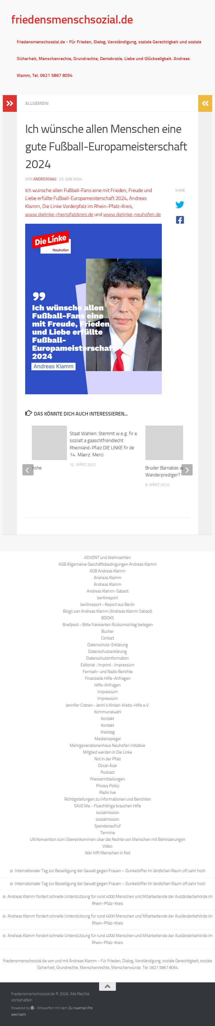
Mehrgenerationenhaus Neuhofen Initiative (107, 745)
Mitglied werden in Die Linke (107, 752)
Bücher (107, 631)
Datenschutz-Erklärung (107, 644)
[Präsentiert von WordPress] (32, 1008)
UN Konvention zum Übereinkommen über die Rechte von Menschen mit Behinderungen (107, 839)
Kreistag (108, 732)
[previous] (28, 469)
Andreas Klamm (107, 577)
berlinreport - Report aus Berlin (107, 604)
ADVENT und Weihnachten (107, 557)
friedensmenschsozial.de (72, 20)
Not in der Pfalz (107, 758)
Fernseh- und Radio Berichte (108, 671)
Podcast (107, 772)
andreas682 (45, 179)
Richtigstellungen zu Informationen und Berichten (107, 799)
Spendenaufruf (107, 826)
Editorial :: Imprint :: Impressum (108, 665)
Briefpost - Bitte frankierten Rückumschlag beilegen (107, 624)
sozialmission (107, 819)
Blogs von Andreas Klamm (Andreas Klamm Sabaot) (107, 611)
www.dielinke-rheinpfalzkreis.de (59, 214)
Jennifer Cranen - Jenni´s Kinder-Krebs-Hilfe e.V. (107, 705)
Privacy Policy (107, 785)
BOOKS (107, 618)
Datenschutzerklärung (107, 651)
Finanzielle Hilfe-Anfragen (107, 678)
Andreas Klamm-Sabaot (107, 591)
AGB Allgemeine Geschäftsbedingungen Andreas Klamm (108, 564)
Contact (107, 638)
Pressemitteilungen (107, 779)
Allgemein (36, 103)
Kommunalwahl (107, 711)
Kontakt (107, 718)
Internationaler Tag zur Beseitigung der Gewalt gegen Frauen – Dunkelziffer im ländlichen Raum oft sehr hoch (110, 870)
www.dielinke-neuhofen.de (132, 214)
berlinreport (107, 597)
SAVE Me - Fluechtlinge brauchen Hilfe (107, 805)
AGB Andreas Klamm (108, 571)
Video (107, 846)
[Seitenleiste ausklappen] (10, 103)
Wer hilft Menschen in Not (107, 852)
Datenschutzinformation (107, 658)
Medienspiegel (108, 738)
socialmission (107, 812)
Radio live (107, 792)
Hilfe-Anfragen (107, 685)
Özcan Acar (107, 765)
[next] (187, 469)
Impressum (107, 691)
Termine (107, 832)
